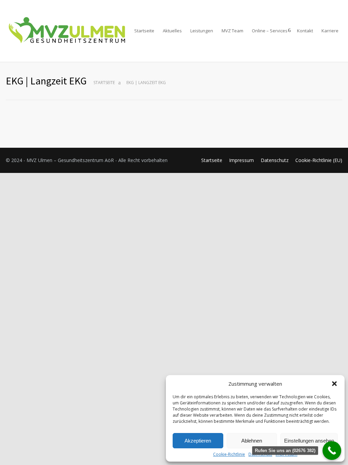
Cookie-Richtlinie (229, 454)
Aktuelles (172, 31)
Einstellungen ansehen (309, 441)
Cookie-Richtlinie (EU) (318, 160)
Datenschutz (275, 160)
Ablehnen (251, 441)
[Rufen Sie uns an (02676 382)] (332, 450)
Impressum (241, 160)
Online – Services (270, 31)
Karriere (329, 31)
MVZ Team (232, 31)
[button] (334, 383)
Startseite (144, 31)
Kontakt (305, 31)
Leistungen (201, 31)
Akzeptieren (198, 441)
